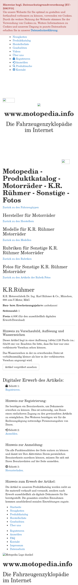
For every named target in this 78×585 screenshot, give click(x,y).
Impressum (16, 545)
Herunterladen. (14, 470)
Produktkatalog (19, 514)
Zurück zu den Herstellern (18, 221)
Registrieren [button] (22, 59)
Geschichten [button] (20, 48)
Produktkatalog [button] (22, 40)
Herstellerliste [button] (21, 44)
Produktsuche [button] (23, 66)
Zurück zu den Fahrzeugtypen (21, 207)
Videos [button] (16, 51)
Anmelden (16, 534)
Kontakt (15, 542)
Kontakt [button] (20, 70)
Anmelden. (11, 434)
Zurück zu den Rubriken (17, 259)
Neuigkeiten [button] (20, 37)
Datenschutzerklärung (44, 30)
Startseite (15, 507)
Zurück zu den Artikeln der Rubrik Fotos (26, 277)
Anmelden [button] (21, 62)
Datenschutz (17, 549)
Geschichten (17, 521)
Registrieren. (12, 390)
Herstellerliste (18, 518)
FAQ (12, 538)
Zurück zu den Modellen (17, 240)
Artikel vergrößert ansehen (21, 367)
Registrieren (17, 531)
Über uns (15, 525)
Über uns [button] (18, 55)
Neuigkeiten (17, 511)
